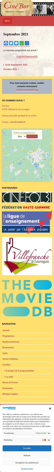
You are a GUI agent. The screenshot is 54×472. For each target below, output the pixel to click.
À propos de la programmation (20, 371)
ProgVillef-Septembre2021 (27, 56)
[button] (50, 408)
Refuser (27, 455)
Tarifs (5, 353)
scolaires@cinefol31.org (27, 90)
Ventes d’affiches (10, 359)
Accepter (27, 448)
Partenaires (7, 388)
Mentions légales (27, 469)
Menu (7, 21)
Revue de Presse (10, 382)
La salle (9, 377)
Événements (8, 347)
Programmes (8, 336)
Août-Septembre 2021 (16, 65)
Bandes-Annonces (10, 342)
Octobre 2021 (10, 69)
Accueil (5, 330)
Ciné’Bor (6, 365)
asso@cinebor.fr (17, 122)
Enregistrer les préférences (27, 463)
